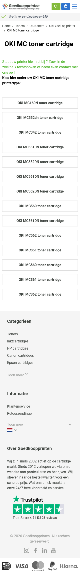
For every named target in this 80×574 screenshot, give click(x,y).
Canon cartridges (20, 355)
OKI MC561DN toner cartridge (40, 221)
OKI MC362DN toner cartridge (40, 191)
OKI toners (37, 26)
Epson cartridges (20, 363)
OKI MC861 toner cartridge (40, 280)
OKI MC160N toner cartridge (40, 103)
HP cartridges (17, 348)
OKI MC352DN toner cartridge (40, 162)
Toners (20, 26)
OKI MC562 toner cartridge (40, 235)
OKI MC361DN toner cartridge (40, 176)
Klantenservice (18, 406)
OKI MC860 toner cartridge (40, 265)
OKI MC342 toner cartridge (40, 132)
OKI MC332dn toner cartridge (40, 118)
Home (6, 26)
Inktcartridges (17, 341)
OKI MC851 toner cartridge (40, 250)
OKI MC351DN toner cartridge (40, 147)
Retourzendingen (20, 413)
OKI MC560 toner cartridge (40, 206)
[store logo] (21, 6)
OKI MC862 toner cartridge (40, 294)
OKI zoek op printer (62, 26)
